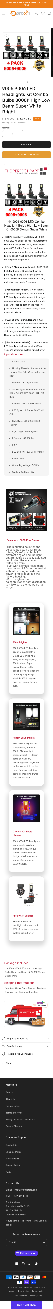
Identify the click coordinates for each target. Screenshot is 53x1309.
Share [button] (9, 1063)
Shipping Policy (13, 1152)
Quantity (6, 128)
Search (9, 1093)
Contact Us (11, 1145)
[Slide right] (33, 82)
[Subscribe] (43, 1242)
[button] (3, 13)
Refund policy (23, 1291)
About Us (10, 1099)
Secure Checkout (14, 1126)
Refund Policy (13, 1166)
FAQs (8, 1172)
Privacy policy (13, 1106)
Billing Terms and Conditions (20, 1120)
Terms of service (14, 1113)
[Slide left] (20, 82)
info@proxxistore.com (26, 1190)
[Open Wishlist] (43, 13)
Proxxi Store (20, 1287)
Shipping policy (36, 1296)
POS (27, 1287)
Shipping (5, 123)
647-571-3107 (20, 1196)
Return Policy (12, 1159)
